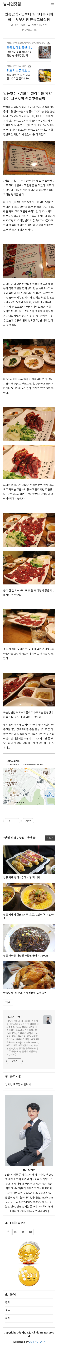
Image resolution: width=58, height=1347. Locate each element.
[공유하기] (13, 820)
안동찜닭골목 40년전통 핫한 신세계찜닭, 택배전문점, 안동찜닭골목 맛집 (19, 54)
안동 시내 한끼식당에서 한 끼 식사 (21, 877)
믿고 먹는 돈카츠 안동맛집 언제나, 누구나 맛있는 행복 (19, 71)
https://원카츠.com (16, 66)
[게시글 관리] (17, 820)
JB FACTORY (37, 1341)
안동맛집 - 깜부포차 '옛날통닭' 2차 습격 (24, 992)
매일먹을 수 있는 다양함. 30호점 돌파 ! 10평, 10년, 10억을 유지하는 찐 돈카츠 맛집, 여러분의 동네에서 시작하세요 (19, 77)
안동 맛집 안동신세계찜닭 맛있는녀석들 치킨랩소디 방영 (19, 48)
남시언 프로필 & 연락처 (18, 1084)
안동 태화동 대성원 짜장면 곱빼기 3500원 (25, 955)
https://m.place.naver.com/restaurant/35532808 (26, 43)
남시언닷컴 (13, 1017)
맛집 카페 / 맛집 (39, 25)
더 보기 (50, 838)
